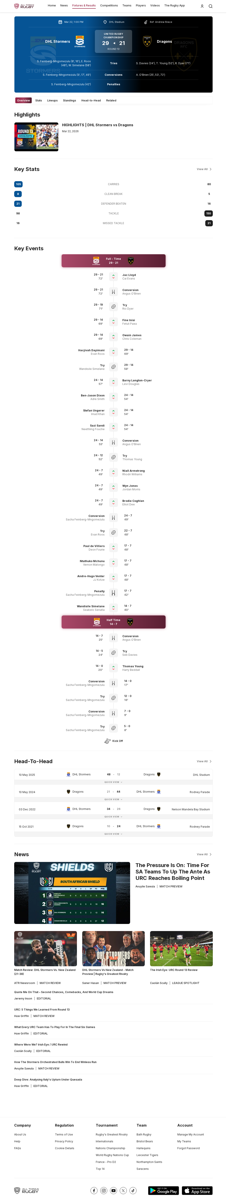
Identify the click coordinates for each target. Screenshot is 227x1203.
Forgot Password (188, 1148)
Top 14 (100, 1168)
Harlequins (144, 1148)
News (64, 5)
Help (17, 1141)
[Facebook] (94, 1190)
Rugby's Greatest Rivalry (112, 1134)
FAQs (17, 1148)
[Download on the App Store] (197, 1191)
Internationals (104, 1141)
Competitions (109, 5)
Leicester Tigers (147, 1155)
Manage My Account (190, 1134)
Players (141, 5)
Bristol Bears (145, 1141)
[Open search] (210, 6)
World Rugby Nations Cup (112, 1155)
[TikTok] (133, 1190)
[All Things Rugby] (26, 1190)
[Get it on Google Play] (163, 1191)
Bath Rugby (144, 1134)
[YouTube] (113, 1190)
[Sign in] (202, 6)
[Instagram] (103, 1190)
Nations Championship (110, 1148)
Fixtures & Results (84, 5)
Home (52, 5)
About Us (20, 1134)
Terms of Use (64, 1134)
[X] (123, 1190)
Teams (126, 5)
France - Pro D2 (106, 1162)
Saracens (143, 1168)
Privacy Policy (64, 1141)
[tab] (23, 100)
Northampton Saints (149, 1162)
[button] (142, 275)
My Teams (184, 1141)
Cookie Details (64, 1148)
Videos (155, 5)
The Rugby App (174, 5)
